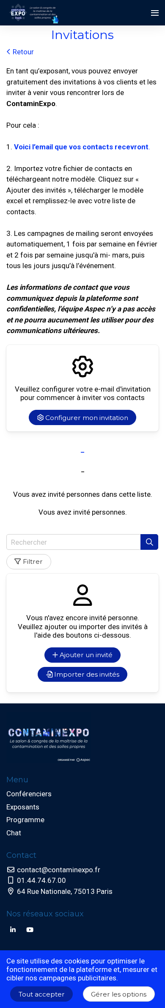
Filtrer (33, 561)
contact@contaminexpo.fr (57, 869)
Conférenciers (29, 794)
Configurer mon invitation (86, 418)
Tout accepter (42, 994)
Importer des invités (85, 674)
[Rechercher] (149, 542)
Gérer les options (118, 994)
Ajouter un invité (85, 655)
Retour (22, 52)
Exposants (22, 807)
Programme (25, 819)
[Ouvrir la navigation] (155, 12)
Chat (13, 833)
